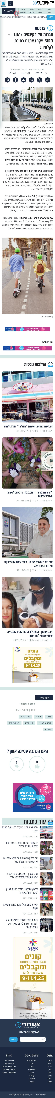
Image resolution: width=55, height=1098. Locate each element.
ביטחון (49, 9)
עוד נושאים (10, 11)
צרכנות (32, 1072)
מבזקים (51, 17)
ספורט (50, 1069)
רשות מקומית (14, 723)
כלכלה (23, 9)
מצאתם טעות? (44, 698)
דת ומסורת (23, 12)
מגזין (50, 1072)
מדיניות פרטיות (9, 1060)
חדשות (50, 1060)
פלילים (32, 9)
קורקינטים (29, 723)
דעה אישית (31, 1069)
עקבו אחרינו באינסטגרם (9, 1069)
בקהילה (50, 1063)
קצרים (32, 1082)
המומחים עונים (31, 1060)
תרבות (50, 1066)
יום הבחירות (25, 716)
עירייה (40, 12)
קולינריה (31, 1075)
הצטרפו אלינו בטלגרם (9, 1066)
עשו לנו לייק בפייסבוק (9, 1072)
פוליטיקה (31, 12)
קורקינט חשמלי (45, 723)
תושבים (48, 729)
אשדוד (38, 716)
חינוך (49, 12)
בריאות (40, 9)
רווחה (31, 1066)
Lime (49, 716)
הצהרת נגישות (9, 1063)
